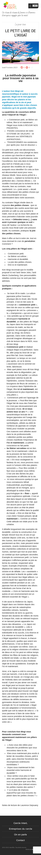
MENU (35, 6)
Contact (20, 840)
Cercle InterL (21, 823)
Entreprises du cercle (20, 828)
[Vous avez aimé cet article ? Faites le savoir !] (27, 67)
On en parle (20, 834)
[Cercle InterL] (10, 5)
